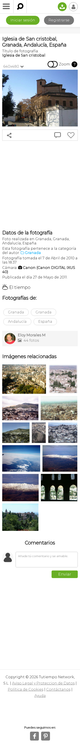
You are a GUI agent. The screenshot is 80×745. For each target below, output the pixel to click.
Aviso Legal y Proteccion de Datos (43, 683)
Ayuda (40, 696)
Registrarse (59, 20)
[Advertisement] (40, 185)
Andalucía (17, 321)
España (45, 321)
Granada (16, 312)
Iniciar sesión (22, 20)
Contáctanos (58, 689)
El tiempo (16, 287)
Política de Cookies (25, 689)
